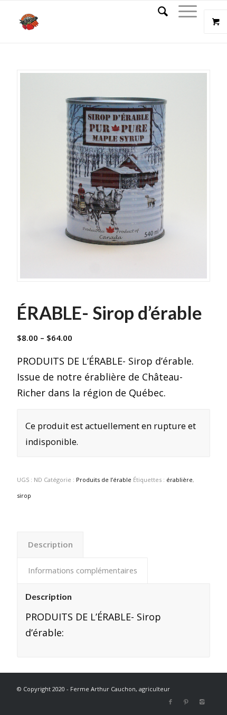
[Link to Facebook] (170, 702)
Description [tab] (50, 544)
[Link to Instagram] (202, 702)
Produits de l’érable (103, 480)
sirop (24, 495)
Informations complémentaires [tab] (82, 570)
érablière (179, 480)
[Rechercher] (157, 11)
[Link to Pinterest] (186, 702)
